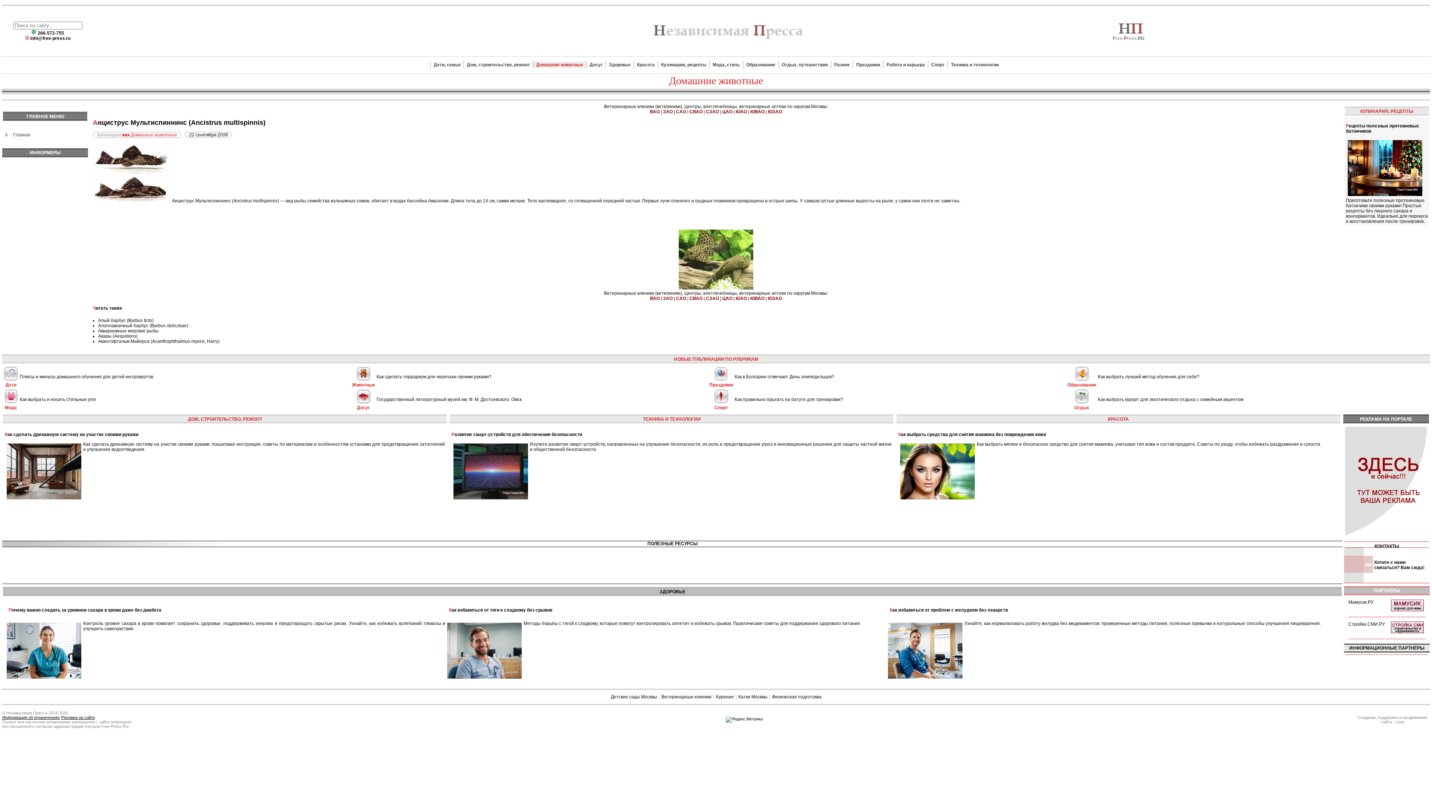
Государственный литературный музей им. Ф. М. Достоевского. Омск (449, 399)
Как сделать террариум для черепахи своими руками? (434, 376)
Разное (842, 64)
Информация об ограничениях (31, 717)
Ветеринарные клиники (687, 697)
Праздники (868, 64)
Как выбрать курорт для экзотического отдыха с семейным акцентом (1170, 399)
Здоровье (620, 64)
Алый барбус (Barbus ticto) (126, 320)
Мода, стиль (726, 64)
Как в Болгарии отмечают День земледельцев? (784, 376)
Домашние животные (559, 64)
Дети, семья (447, 64)
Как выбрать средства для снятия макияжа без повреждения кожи (972, 434)
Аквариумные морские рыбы (128, 331)
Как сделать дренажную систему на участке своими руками (71, 434)
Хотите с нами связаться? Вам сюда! (1399, 565)
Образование (760, 64)
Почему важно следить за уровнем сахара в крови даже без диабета (85, 610)
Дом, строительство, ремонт (498, 64)
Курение (725, 697)
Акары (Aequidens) (118, 336)
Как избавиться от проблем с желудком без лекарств (949, 610)
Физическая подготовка (797, 697)
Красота (646, 64)
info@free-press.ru (50, 38)
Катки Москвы (752, 697)
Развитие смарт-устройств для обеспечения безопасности (517, 434)
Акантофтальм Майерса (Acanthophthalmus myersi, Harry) (159, 341)
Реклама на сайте (78, 717)
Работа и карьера (905, 64)
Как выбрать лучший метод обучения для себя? (1148, 376)
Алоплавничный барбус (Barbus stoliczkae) (143, 325)
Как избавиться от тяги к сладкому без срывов (500, 610)
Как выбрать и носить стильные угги (58, 399)
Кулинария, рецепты (683, 64)
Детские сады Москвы (634, 697)
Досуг (596, 64)
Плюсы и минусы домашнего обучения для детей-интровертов (86, 376)
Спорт (938, 64)
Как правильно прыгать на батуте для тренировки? (789, 399)
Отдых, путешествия (805, 64)
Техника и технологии (975, 64)
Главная (22, 135)
